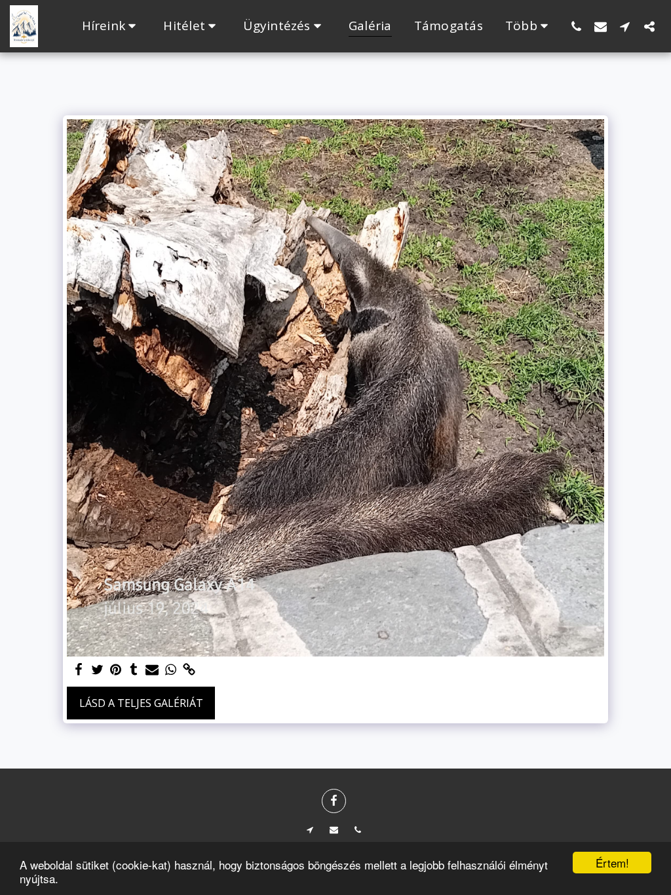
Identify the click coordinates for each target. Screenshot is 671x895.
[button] (111, 26)
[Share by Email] (152, 670)
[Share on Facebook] (78, 670)
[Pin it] (115, 670)
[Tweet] (97, 670)
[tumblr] (133, 670)
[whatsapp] (170, 670)
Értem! (612, 862)
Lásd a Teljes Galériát (141, 703)
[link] (188, 670)
